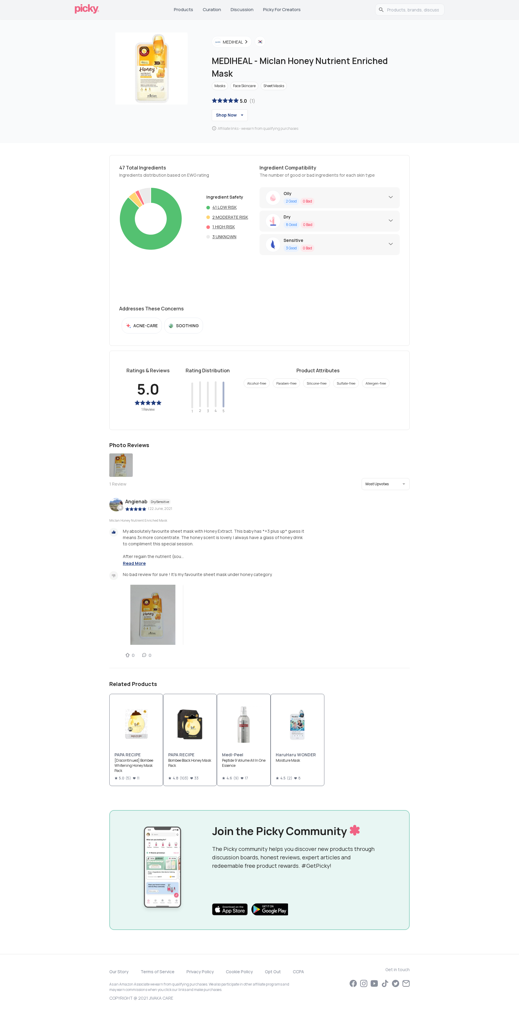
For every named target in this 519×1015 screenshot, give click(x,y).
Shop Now (226, 115)
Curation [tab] (212, 9)
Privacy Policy (200, 971)
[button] (385, 484)
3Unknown (224, 236)
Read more (134, 563)
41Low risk (224, 207)
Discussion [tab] (242, 9)
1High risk (223, 227)
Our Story (119, 971)
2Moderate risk (230, 217)
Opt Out (273, 971)
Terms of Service (158, 971)
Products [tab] (183, 9)
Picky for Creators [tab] (282, 9)
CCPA (298, 971)
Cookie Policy (239, 971)
